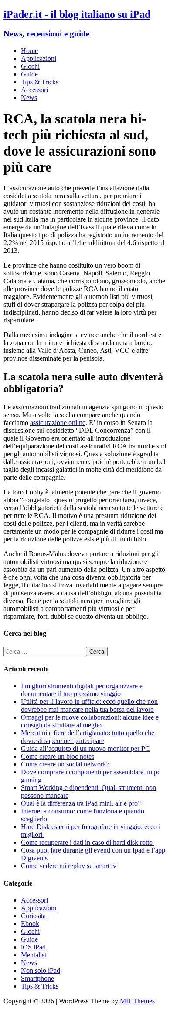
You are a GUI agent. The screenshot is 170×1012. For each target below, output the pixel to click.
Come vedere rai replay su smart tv (68, 865)
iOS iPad (33, 947)
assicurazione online (57, 422)
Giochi (30, 66)
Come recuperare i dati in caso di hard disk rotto (87, 842)
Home (29, 50)
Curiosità (33, 915)
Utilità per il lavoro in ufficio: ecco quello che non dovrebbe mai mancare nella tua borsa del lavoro (89, 705)
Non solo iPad (40, 970)
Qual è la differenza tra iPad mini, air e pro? (81, 803)
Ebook (30, 923)
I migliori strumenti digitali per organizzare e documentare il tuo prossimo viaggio (82, 689)
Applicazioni (38, 58)
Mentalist (33, 955)
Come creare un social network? (65, 764)
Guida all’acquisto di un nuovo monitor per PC (85, 748)
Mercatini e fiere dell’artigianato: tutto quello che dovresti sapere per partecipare (87, 736)
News (29, 97)
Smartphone (37, 978)
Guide (29, 74)
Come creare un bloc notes (57, 756)
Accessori (34, 89)
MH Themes (137, 1001)
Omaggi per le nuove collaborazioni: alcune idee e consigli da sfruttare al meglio (90, 721)
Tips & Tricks (39, 82)
